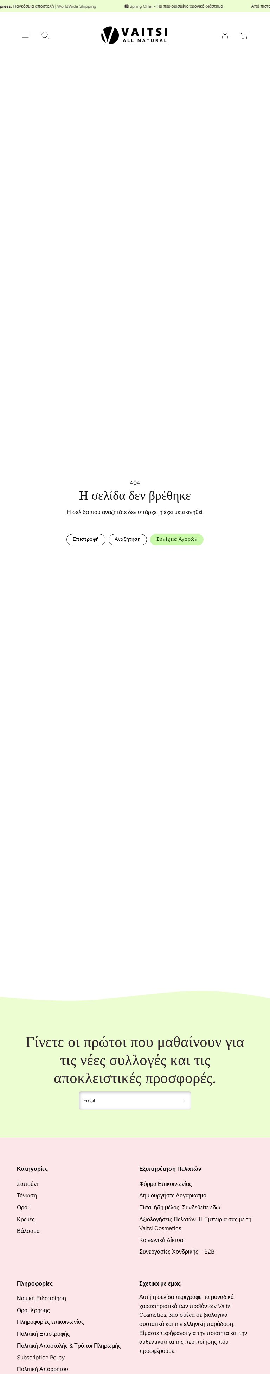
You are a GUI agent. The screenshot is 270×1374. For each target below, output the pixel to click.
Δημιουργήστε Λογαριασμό (172, 1195)
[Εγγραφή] (184, 1100)
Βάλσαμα (28, 1231)
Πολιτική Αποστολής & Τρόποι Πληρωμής (69, 1345)
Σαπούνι (27, 1184)
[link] (225, 35)
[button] (25, 35)
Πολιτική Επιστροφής (43, 1333)
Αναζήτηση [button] (128, 539)
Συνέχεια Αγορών (176, 539)
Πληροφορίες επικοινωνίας (50, 1322)
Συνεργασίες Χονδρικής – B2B (176, 1251)
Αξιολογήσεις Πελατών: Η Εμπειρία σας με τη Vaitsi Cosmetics (195, 1224)
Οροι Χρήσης (33, 1310)
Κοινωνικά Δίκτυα (161, 1240)
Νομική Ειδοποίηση (41, 1298)
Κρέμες (26, 1219)
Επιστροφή (86, 539)
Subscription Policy (41, 1357)
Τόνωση (27, 1195)
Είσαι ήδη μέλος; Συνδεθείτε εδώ (179, 1207)
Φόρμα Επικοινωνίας (165, 1184)
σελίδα (166, 1297)
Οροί (23, 1207)
